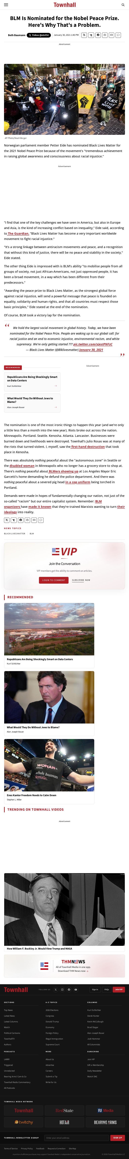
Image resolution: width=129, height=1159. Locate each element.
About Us (50, 1059)
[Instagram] (62, 989)
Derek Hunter (93, 1015)
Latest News (9, 1015)
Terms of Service (11, 1148)
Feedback (40, 1148)
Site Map (72, 1148)
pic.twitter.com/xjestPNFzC (92, 344)
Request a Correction (57, 1148)
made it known (39, 507)
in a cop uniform (77, 482)
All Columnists (93, 1044)
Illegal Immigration (54, 1038)
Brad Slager (92, 1027)
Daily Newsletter (94, 1070)
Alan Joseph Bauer (15, 731)
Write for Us (51, 1082)
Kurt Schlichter (13, 663)
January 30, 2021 (91, 350)
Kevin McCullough (95, 1021)
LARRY (7, 1059)
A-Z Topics (51, 1002)
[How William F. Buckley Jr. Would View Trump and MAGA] (64, 909)
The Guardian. (18, 233)
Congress (50, 1015)
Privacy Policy (27, 1148)
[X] (55, 989)
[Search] (123, 4)
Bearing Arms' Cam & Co (15, 1076)
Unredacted (9, 1070)
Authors (7, 1044)
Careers (49, 1070)
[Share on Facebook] (98, 35)
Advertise (50, 1065)
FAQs (106, 989)
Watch (7, 1027)
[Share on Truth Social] (91, 35)
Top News (8, 1010)
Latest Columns (11, 1021)
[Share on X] (84, 35)
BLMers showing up (63, 471)
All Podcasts (9, 1088)
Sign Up (117, 1137)
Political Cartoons (12, 1033)
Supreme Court (52, 1044)
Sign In (95, 989)
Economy (50, 1027)
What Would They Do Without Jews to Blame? (33, 727)
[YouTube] (75, 989)
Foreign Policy (52, 1033)
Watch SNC (92, 1076)
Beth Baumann (16, 35)
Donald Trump (52, 1021)
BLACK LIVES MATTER (14, 533)
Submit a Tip (51, 1076)
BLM (32, 533)
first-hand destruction (88, 447)
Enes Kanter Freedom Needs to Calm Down (31, 795)
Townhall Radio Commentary (17, 1082)
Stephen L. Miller (14, 799)
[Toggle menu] (6, 4)
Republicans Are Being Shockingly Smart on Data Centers (40, 659)
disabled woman (22, 466)
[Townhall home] (16, 989)
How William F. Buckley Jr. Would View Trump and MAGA (39, 948)
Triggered (8, 1065)
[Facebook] (69, 989)
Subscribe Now (81, 580)
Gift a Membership (95, 1065)
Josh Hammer (93, 1038)
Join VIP (118, 989)
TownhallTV (9, 1038)
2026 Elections (52, 1010)
